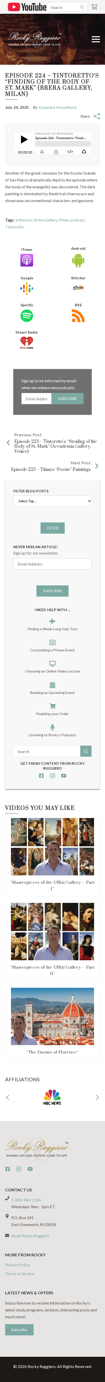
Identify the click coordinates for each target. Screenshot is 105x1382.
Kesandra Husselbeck (57, 107)
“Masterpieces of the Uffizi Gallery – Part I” (52, 885)
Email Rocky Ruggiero (30, 1235)
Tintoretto (14, 226)
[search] (82, 7)
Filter (52, 528)
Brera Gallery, (46, 219)
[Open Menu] (96, 39)
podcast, (77, 219)
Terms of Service (19, 1273)
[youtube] (63, 775)
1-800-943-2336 (26, 1199)
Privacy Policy (17, 1264)
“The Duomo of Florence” (52, 1052)
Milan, (64, 219)
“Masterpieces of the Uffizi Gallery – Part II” (52, 970)
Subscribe (67, 398)
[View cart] (94, 7)
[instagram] (52, 775)
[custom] (41, 775)
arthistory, (24, 219)
